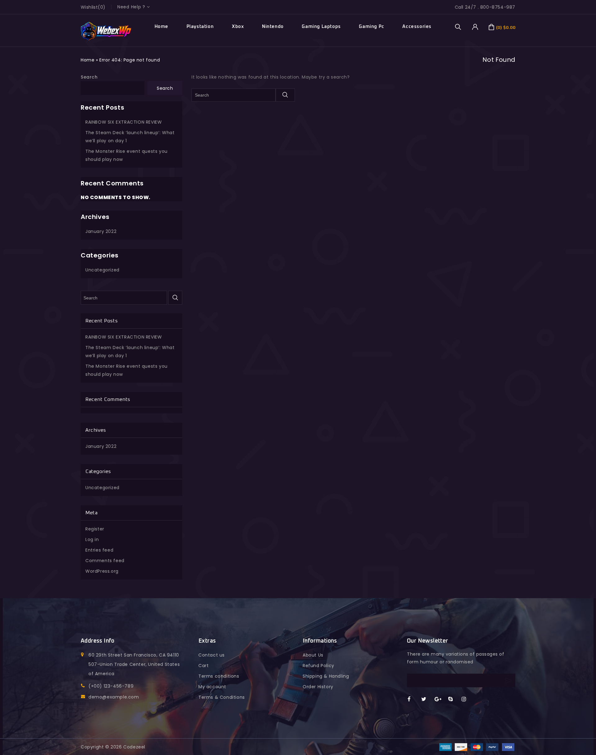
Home (161, 26)
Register (94, 529)
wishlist (89, 7)
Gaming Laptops (321, 26)
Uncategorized (102, 270)
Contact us (211, 655)
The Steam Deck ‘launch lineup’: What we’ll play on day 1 (130, 137)
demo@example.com (113, 697)
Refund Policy (318, 665)
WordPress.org (102, 571)
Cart (203, 665)
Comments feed (104, 560)
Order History (318, 687)
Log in (92, 539)
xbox (238, 26)
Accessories (416, 26)
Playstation (200, 26)
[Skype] (453, 699)
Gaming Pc (371, 26)
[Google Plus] (440, 699)
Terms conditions (218, 676)
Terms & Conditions (221, 697)
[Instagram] (467, 699)
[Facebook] (413, 699)
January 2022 (100, 231)
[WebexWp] (106, 31)
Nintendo (273, 26)
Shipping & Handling (326, 676)
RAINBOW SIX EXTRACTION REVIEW (123, 122)
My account (212, 687)
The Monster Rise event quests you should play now (126, 155)
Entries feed (99, 550)
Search (89, 77)
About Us (313, 655)
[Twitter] (426, 699)
